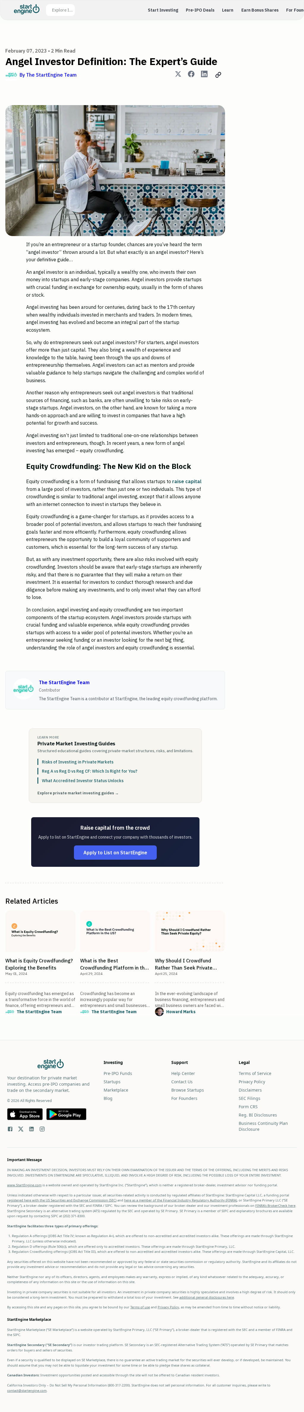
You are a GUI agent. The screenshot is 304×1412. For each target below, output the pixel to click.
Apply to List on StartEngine (115, 853)
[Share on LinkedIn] (204, 74)
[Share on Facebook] (191, 74)
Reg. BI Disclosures (258, 1115)
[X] (21, 1129)
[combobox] (63, 10)
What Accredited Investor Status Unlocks (83, 780)
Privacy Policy (252, 1081)
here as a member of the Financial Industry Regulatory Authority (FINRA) (180, 1200)
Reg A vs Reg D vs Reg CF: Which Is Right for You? (89, 771)
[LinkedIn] (31, 1129)
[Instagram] (42, 1129)
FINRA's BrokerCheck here (275, 1205)
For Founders (184, 1098)
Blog (108, 1098)
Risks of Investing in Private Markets (77, 762)
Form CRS (248, 1106)
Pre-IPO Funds (118, 1073)
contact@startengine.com (27, 1390)
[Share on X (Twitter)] (178, 74)
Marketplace (116, 1090)
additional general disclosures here (206, 1297)
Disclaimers (250, 1090)
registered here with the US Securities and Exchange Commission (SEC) (61, 1200)
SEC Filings (249, 1098)
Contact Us (182, 1081)
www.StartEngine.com (24, 1185)
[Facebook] (10, 1129)
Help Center (183, 1073)
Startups (112, 1081)
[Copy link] (218, 74)
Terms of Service (255, 1073)
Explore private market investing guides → (78, 793)
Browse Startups (187, 1090)
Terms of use (140, 1307)
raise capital (187, 481)
